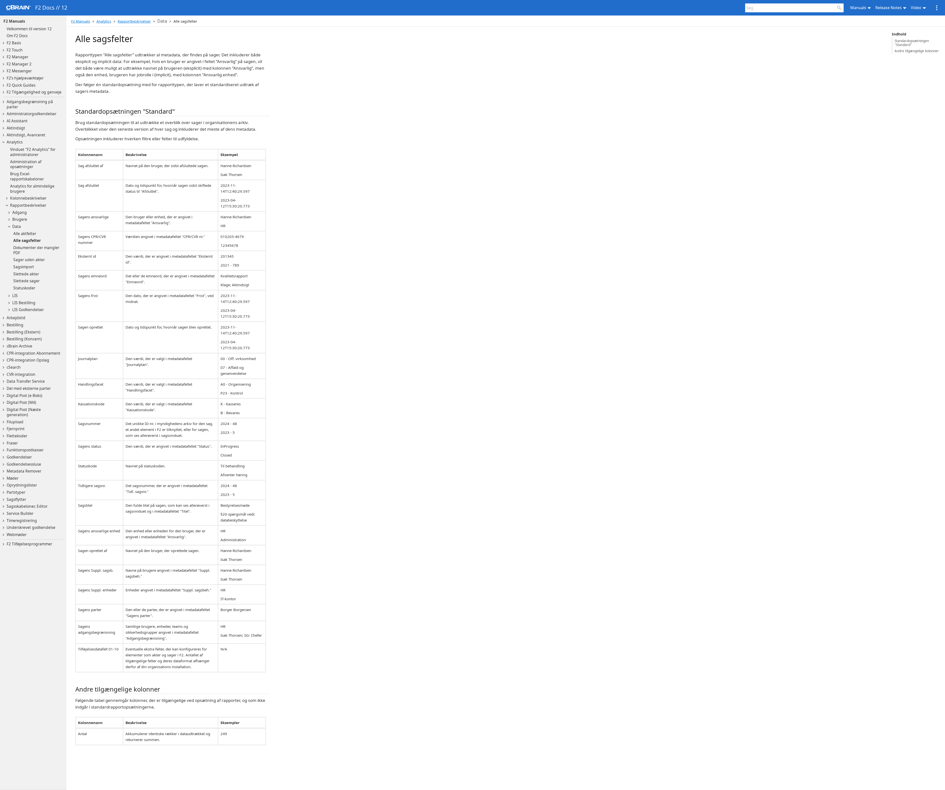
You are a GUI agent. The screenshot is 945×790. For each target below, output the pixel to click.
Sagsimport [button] (23, 266)
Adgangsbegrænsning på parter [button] (30, 104)
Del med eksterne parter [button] (29, 388)
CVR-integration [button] (21, 374)
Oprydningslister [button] (22, 485)
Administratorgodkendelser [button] (31, 113)
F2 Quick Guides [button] (21, 85)
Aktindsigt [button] (16, 128)
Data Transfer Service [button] (26, 381)
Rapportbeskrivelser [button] (28, 205)
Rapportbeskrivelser (134, 21)
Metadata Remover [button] (24, 471)
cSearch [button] (14, 367)
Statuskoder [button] (24, 288)
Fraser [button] (12, 442)
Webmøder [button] (17, 534)
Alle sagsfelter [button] (27, 240)
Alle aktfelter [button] (24, 233)
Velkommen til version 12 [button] (29, 28)
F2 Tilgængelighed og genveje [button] (34, 92)
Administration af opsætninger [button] (25, 164)
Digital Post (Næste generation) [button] (24, 412)
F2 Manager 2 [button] (19, 64)
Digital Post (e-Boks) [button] (24, 395)
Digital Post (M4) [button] (21, 402)
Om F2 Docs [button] (17, 35)
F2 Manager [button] (17, 57)
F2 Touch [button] (15, 49)
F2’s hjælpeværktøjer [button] (25, 78)
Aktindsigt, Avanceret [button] (26, 135)
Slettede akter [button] (26, 274)
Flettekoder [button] (17, 436)
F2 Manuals (14, 21)
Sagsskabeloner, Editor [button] (27, 506)
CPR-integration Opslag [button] (28, 360)
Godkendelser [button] (19, 457)
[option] (35, 152)
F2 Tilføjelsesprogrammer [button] (29, 544)
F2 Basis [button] (14, 43)
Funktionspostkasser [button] (25, 450)
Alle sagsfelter (185, 21)
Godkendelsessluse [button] (24, 464)
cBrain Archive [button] (19, 346)
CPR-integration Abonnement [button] (33, 353)
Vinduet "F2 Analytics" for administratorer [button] (32, 152)
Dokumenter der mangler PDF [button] (36, 250)
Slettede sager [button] (26, 281)
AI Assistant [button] (17, 121)
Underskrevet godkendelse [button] (31, 527)
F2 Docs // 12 (51, 7)
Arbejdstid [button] (16, 317)
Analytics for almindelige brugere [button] (32, 189)
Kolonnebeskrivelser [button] (28, 198)
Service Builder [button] (20, 513)
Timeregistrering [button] (22, 520)
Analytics (103, 21)
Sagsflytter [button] (16, 499)
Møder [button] (12, 478)
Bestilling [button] (15, 325)
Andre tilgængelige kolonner (917, 51)
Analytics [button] (15, 142)
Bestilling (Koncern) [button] (24, 339)
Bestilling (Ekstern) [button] (23, 332)
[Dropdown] (3, 43)
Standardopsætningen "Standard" (912, 43)
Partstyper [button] (16, 492)
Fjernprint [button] (16, 428)
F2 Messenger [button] (19, 71)
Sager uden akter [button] (29, 259)
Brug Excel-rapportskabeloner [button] (27, 176)
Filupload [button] (15, 421)
